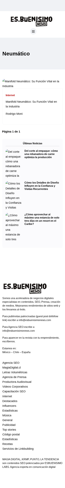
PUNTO (34, 459)
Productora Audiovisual (16, 381)
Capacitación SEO (14, 391)
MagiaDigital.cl (11, 367)
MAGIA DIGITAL (11, 459)
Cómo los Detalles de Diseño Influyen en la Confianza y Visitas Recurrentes (41, 185)
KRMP (25, 459)
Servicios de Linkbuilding (18, 448)
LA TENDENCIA (49, 459)
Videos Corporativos (15, 386)
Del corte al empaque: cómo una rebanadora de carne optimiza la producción (41, 154)
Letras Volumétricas (14, 372)
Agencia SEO (10, 362)
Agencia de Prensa (14, 377)
